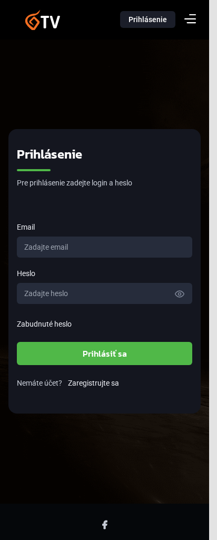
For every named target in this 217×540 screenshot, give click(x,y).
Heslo (26, 273)
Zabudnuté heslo (44, 324)
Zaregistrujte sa (93, 383)
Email (26, 227)
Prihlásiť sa (105, 353)
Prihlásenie (148, 19)
